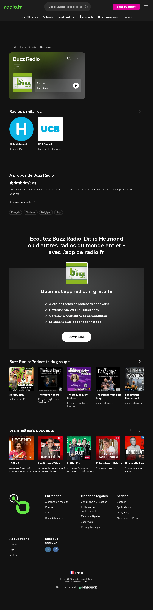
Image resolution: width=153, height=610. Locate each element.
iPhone (13, 544)
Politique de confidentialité (89, 509)
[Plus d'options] (79, 59)
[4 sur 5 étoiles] (25, 183)
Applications (124, 507)
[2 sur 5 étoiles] (16, 183)
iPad (11, 550)
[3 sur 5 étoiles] (20, 183)
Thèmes (127, 17)
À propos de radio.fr (56, 502)
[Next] (140, 110)
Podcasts (47, 17)
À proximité (87, 17)
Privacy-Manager (90, 527)
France (78, 573)
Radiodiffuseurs (54, 518)
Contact (121, 502)
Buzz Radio (42, 88)
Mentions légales (90, 516)
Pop (17, 67)
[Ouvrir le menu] (146, 6)
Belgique (46, 212)
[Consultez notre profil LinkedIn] (47, 549)
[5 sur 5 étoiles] (29, 183)
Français (15, 212)
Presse (49, 507)
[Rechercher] (86, 6)
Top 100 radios (29, 17)
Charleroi (30, 212)
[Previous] (130, 110)
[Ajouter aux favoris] (69, 59)
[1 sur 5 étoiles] (11, 183)
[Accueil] (14, 47)
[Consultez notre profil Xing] (55, 549)
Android (13, 555)
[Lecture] (76, 86)
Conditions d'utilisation (94, 502)
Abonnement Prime (128, 518)
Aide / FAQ (123, 512)
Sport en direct (66, 17)
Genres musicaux (108, 17)
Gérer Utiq (87, 521)
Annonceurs (52, 512)
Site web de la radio (20, 202)
